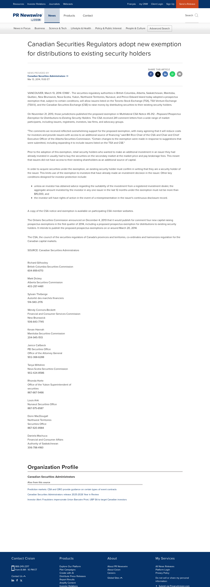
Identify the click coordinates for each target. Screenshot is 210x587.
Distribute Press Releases (73, 576)
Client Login (157, 4)
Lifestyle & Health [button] (81, 28)
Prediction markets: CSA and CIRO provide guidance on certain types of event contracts (72, 489)
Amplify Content (68, 583)
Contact (88, 15)
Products (69, 15)
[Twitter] (21, 580)
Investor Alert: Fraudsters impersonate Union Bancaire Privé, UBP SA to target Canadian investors (77, 499)
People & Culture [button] (135, 28)
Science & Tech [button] (58, 28)
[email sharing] (179, 74)
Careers (111, 573)
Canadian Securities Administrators (51, 477)
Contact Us (17, 576)
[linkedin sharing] (165, 74)
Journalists (54, 4)
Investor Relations (36, 4)
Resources (18, 4)
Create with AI (67, 573)
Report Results (67, 579)
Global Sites (113, 578)
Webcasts (68, 4)
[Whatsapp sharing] (172, 74)
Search (189, 15)
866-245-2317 (22, 566)
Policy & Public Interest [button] (108, 28)
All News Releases (165, 566)
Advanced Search (160, 28)
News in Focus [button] (22, 28)
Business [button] (40, 28)
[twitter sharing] (158, 75)
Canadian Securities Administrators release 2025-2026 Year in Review (63, 494)
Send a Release (187, 4)
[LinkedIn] (13, 580)
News (52, 15)
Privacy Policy (162, 573)
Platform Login (163, 569)
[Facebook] (17, 580)
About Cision (113, 569)
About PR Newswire (117, 566)
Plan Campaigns (68, 569)
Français (131, 4)
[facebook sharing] (151, 74)
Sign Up (170, 4)
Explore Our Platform (70, 566)
